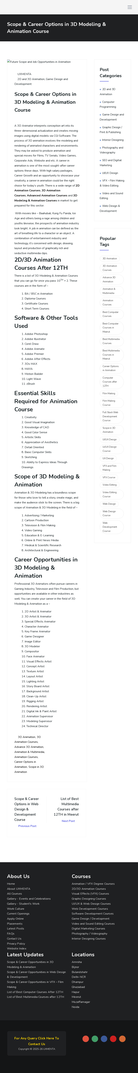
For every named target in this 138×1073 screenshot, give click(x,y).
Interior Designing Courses (89, 939)
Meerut (76, 997)
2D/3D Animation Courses (89, 889)
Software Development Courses (93, 914)
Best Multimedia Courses (111, 341)
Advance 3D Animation (28, 747)
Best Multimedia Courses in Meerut (111, 354)
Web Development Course (110, 527)
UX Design (108, 458)
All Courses (14, 894)
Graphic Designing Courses (89, 899)
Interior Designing (113, 140)
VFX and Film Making (109, 468)
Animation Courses (26, 757)
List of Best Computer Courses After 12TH (35, 992)
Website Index (16, 949)
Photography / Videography (89, 934)
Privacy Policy (16, 944)
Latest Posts (15, 929)
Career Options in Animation (111, 368)
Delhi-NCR (79, 977)
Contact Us (14, 939)
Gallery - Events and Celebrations (29, 899)
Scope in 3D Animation (109, 430)
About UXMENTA (18, 889)
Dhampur (77, 982)
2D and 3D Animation (31, 79)
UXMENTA (24, 74)
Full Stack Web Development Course (110, 416)
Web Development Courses (90, 909)
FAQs (10, 934)
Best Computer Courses (111, 314)
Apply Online (15, 919)
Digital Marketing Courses (88, 929)
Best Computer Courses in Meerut (111, 327)
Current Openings (18, 914)
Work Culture (15, 909)
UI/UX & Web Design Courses (91, 904)
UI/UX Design (110, 173)
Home (11, 884)
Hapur (76, 992)
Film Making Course (109, 403)
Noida (75, 1007)
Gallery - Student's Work (23, 904)
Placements (14, 924)
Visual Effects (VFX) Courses (90, 894)
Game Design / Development (91, 919)
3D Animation (26, 737)
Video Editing (110, 485)
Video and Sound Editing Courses (93, 924)
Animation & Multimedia (29, 752)
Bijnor (75, 967)
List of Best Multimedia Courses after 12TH (35, 997)
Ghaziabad (78, 987)
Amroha (77, 962)
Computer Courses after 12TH (110, 382)
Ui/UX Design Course (110, 449)
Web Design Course (109, 513)
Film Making (109, 393)
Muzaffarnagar (81, 1002)
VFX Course (109, 477)
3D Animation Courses (110, 268)
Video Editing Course (110, 494)
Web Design (109, 504)
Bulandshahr (80, 972)
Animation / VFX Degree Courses (93, 884)
